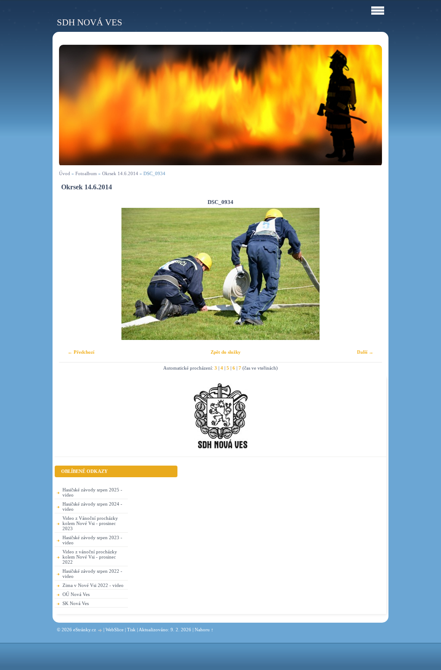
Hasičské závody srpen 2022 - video (92, 573)
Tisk (131, 629)
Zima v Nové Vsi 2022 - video (93, 585)
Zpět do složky (226, 352)
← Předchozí (81, 352)
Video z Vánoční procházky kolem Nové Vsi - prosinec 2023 (90, 523)
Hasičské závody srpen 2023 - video (92, 540)
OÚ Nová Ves (76, 594)
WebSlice (115, 629)
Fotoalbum (86, 173)
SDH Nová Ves (89, 22)
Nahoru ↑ (204, 629)
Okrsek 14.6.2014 (120, 173)
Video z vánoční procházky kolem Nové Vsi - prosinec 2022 (89, 557)
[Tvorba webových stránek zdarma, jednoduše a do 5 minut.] (100, 630)
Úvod (64, 173)
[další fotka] (368, 274)
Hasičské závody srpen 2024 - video (92, 506)
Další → (365, 352)
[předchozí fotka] (73, 274)
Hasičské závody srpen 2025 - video (92, 492)
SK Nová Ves (75, 603)
